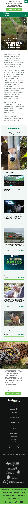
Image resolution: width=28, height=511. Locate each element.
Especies (14, 425)
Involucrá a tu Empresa (14, 441)
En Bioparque (14, 412)
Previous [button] (3, 166)
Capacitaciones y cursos (14, 415)
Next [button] (24, 166)
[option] (14, 153)
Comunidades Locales (14, 417)
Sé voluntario (14, 439)
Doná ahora (14, 436)
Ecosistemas (14, 428)
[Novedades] (5, 13)
